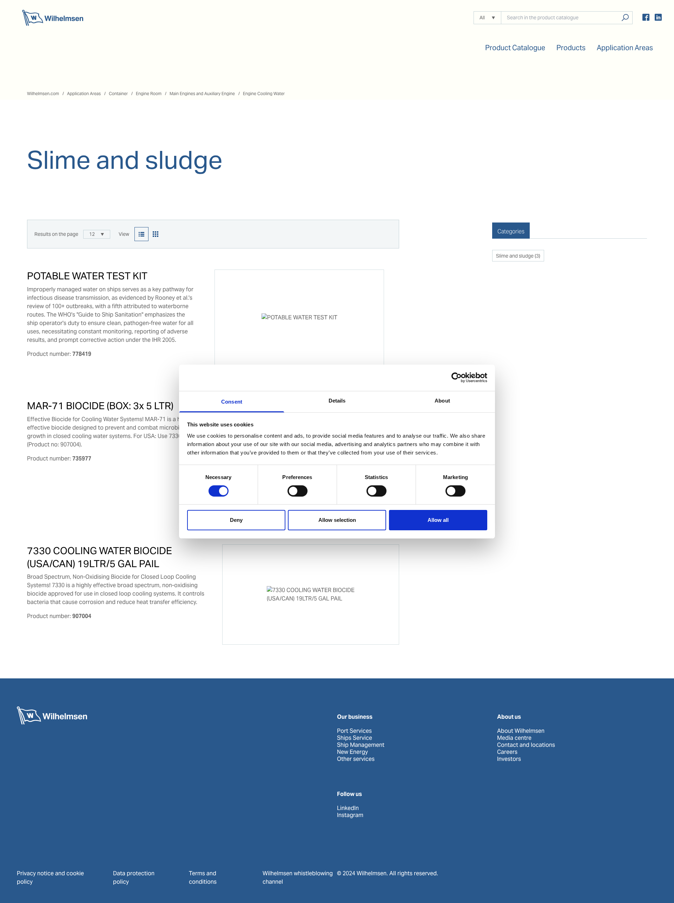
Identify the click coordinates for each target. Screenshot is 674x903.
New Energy (352, 752)
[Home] (52, 18)
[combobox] (97, 234)
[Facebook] (645, 18)
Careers (507, 752)
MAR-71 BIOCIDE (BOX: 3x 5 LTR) (100, 405)
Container (118, 93)
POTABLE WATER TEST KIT (87, 276)
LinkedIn (348, 808)
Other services (356, 759)
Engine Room (148, 93)
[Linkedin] (658, 18)
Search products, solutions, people (625, 18)
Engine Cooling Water (264, 93)
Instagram (350, 815)
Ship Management (360, 745)
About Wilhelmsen (520, 731)
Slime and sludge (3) (518, 256)
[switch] (298, 491)
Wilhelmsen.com (43, 93)
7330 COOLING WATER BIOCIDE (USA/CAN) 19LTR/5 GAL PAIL (99, 557)
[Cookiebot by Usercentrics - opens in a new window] (456, 377)
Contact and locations (526, 745)
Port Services (354, 731)
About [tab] (442, 400)
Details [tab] (337, 400)
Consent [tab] (231, 401)
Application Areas (84, 93)
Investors (509, 759)
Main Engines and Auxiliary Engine (202, 93)
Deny (236, 520)
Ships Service (354, 738)
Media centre (514, 738)
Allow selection (337, 520)
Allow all (438, 520)
